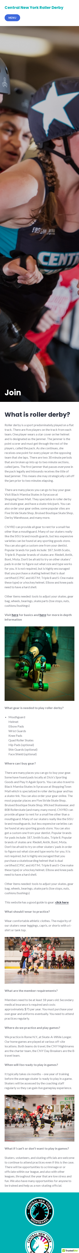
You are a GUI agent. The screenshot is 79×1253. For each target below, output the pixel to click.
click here (62, 902)
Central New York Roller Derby (34, 7)
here (15, 615)
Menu (12, 17)
